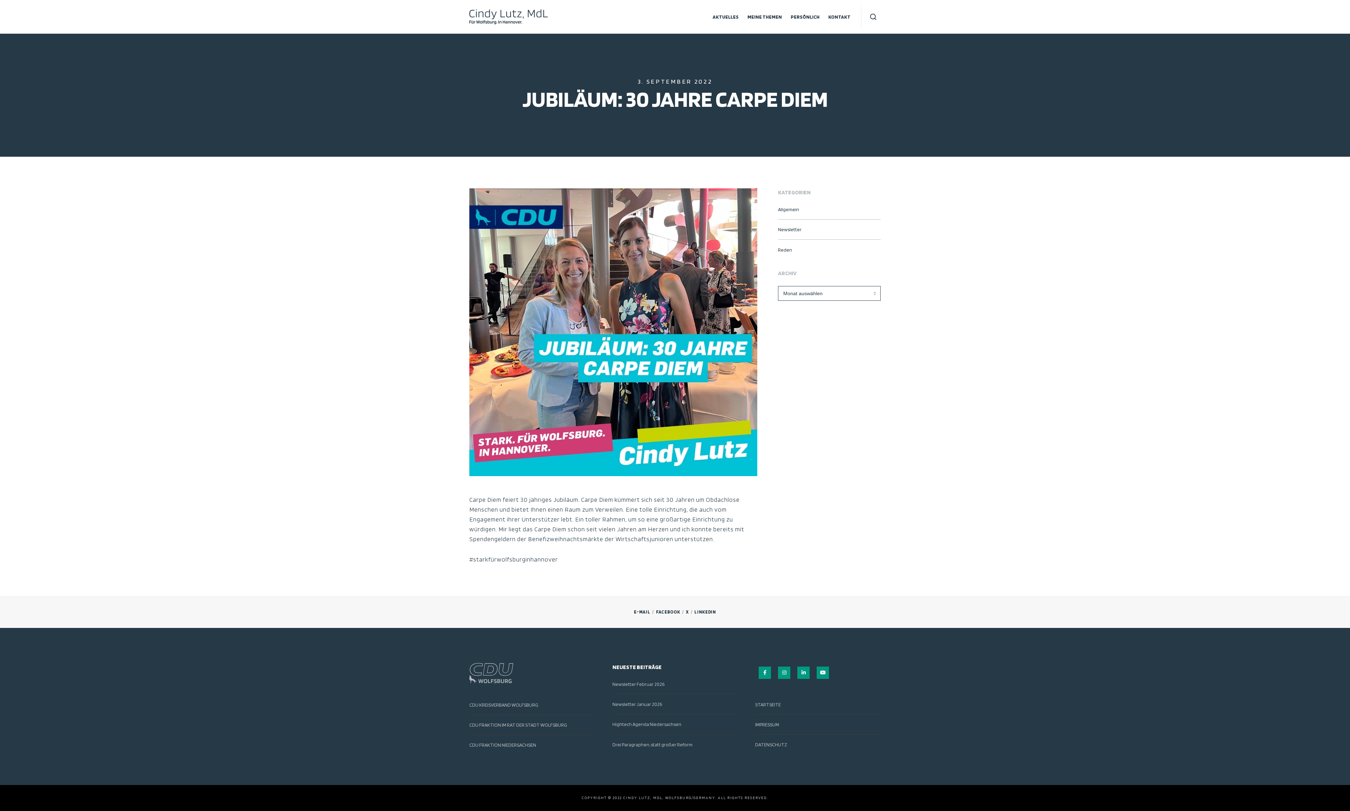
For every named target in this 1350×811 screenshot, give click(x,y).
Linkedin (705, 612)
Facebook (668, 612)
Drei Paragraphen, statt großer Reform (652, 744)
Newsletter (790, 229)
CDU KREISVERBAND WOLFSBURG (503, 705)
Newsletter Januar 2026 (637, 704)
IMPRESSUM (767, 724)
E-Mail (642, 612)
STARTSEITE (768, 704)
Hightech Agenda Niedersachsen (646, 724)
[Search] (873, 17)
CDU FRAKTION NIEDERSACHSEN (502, 745)
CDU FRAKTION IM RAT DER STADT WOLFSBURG (518, 725)
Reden (785, 250)
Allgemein (788, 209)
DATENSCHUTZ (771, 744)
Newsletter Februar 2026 (638, 684)
